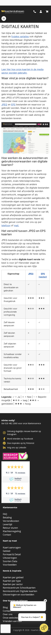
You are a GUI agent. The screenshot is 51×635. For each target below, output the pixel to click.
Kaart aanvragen (12, 547)
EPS (13, 104)
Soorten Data (10, 561)
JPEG (4, 104)
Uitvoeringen (10, 557)
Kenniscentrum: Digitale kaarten (20, 591)
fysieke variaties (20, 36)
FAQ (5, 514)
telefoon (5, 225)
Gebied (6, 551)
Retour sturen (10, 527)
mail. (16, 225)
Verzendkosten (11, 520)
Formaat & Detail (12, 554)
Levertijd (7, 524)
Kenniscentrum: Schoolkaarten (19, 587)
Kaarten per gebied (13, 577)
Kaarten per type (12, 580)
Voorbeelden (10, 564)
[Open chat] (44, 628)
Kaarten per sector (13, 584)
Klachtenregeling (12, 531)
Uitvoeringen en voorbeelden (18, 594)
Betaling (7, 517)
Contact (7, 534)
